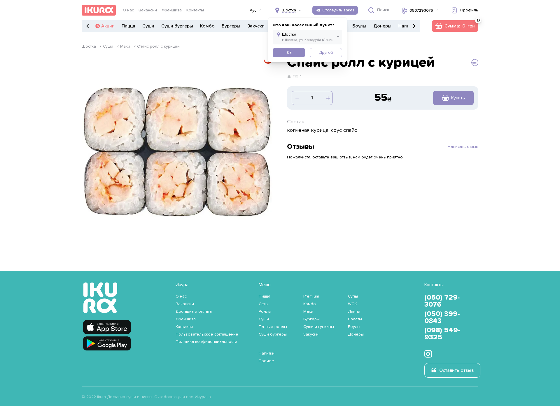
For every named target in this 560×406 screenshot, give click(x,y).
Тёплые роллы (273, 327)
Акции (108, 26)
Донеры (382, 26)
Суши (148, 26)
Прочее (266, 361)
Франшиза (172, 10)
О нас (128, 10)
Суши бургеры (177, 26)
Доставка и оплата (194, 312)
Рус (253, 10)
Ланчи (354, 312)
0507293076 (421, 10)
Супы (353, 296)
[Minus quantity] (327, 98)
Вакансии (148, 10)
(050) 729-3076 (442, 301)
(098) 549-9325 (442, 334)
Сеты (263, 304)
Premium (311, 296)
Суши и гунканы (318, 327)
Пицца (128, 26)
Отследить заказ (338, 10)
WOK (352, 304)
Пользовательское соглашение (207, 334)
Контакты (195, 10)
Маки (125, 46)
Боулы (359, 26)
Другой (326, 53)
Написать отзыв (463, 147)
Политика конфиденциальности (206, 342)
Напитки (407, 26)
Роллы (265, 312)
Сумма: (454, 26)
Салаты (355, 319)
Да (289, 53)
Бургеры (231, 26)
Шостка (89, 46)
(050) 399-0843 (442, 317)
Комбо (207, 26)
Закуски (256, 26)
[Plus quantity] (296, 98)
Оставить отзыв (456, 370)
